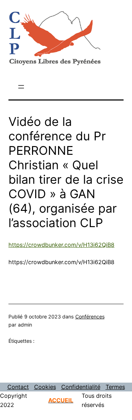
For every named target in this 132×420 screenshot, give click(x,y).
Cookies (45, 386)
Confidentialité (80, 386)
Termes (115, 386)
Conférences (90, 316)
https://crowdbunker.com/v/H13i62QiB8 (61, 244)
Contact (18, 386)
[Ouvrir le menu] (21, 87)
